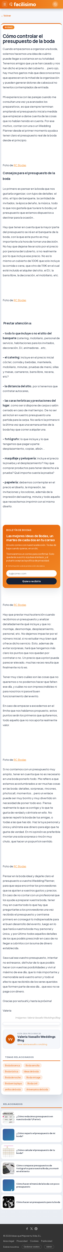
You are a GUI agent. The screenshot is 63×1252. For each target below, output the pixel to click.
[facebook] (27, 1229)
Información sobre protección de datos (26, 566)
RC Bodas (20, 165)
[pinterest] (36, 1229)
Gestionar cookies (32, 1247)
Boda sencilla (32, 1065)
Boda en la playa (13, 1083)
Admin (49, 1247)
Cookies (34, 1241)
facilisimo (25, 4)
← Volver (6, 15)
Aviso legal (8, 1241)
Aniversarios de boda (37, 1089)
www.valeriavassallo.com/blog (32, 1044)
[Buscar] (55, 4)
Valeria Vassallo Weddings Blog (36, 1038)
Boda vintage (33, 1077)
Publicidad (46, 1241)
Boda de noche (13, 1077)
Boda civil (32, 1083)
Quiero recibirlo (31, 581)
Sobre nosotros (11, 1247)
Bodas (8, 27)
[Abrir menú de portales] (4, 4)
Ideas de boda (31, 1071)
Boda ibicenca (12, 1065)
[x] (31, 1229)
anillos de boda (13, 1089)
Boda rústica (11, 1071)
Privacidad (22, 1241)
